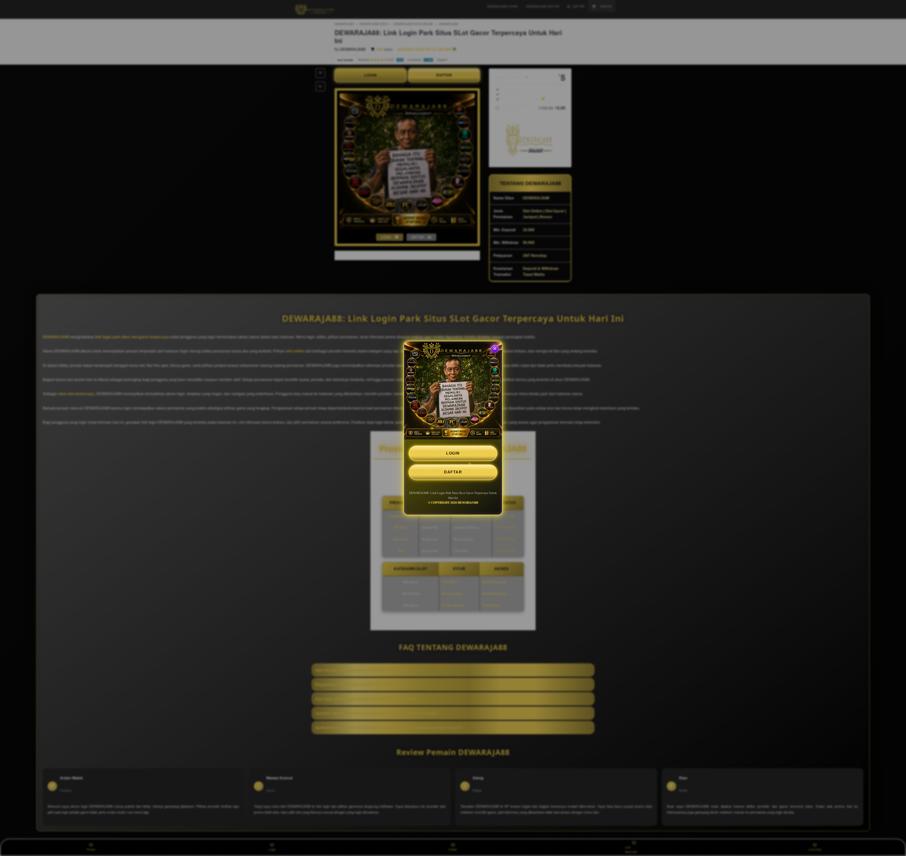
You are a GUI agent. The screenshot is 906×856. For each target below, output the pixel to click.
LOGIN (453, 453)
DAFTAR (453, 472)
